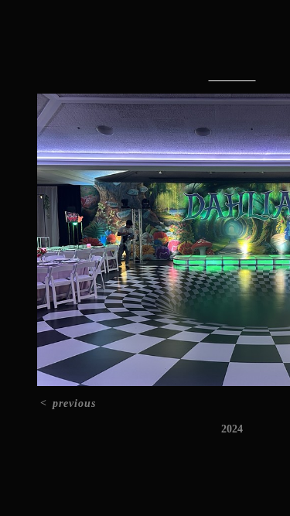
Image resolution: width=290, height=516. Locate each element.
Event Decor (232, 76)
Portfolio (197, 44)
